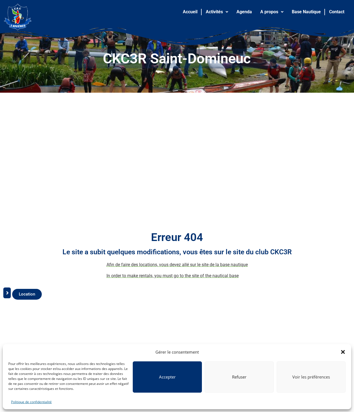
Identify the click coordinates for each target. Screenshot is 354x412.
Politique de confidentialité (31, 402)
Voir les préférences (311, 377)
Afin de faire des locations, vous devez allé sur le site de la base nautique (177, 264)
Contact (336, 11)
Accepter (167, 377)
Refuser (239, 377)
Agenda (244, 11)
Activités (214, 11)
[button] (343, 352)
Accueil (190, 11)
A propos (269, 11)
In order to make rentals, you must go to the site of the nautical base (172, 275)
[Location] (7, 295)
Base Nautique (306, 11)
